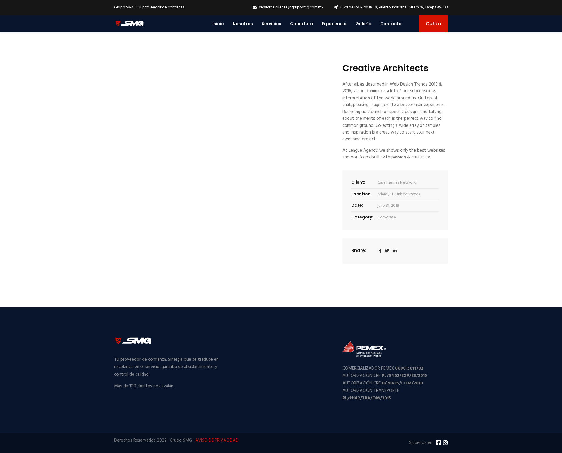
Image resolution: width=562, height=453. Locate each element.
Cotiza (433, 23)
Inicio (218, 24)
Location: (361, 194)
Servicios (271, 24)
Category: (362, 217)
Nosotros (243, 24)
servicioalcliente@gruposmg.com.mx (291, 7)
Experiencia (334, 24)
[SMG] (129, 23)
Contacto (391, 24)
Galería (363, 24)
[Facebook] (380, 250)
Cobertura (301, 24)
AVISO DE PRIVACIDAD (217, 440)
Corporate (387, 217)
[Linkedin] (395, 250)
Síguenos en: (421, 443)
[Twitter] (387, 250)
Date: (357, 205)
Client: (358, 182)
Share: (358, 250)
